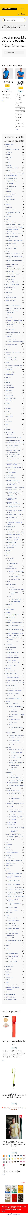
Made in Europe (10, 401)
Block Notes (12, 186)
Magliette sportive (16, 574)
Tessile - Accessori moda (13, 920)
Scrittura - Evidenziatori (13, 445)
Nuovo (7, 424)
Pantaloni (9, 157)
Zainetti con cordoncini (17, 727)
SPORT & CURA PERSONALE (15, 804)
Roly (7, 555)
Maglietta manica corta (17, 589)
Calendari (9, 188)
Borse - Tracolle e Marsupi (14, 269)
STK (7, 842)
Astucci (13, 796)
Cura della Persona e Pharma (13, 352)
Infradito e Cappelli (16, 757)
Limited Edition (10, 385)
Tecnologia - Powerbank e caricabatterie (14, 904)
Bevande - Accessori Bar (14, 305)
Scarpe (9, 165)
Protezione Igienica (11, 545)
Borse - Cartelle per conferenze (12, 265)
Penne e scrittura (10, 432)
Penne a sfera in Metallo (13, 440)
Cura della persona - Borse (14, 489)
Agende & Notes (11, 181)
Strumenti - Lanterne (13, 693)
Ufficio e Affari (9, 964)
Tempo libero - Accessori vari (15, 698)
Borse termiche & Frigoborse (15, 766)
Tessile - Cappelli (11, 660)
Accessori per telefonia (14, 830)
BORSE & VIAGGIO (12, 703)
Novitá (9, 788)
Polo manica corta (16, 599)
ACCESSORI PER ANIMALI (16, 837)
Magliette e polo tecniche (16, 571)
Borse (7, 251)
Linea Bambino (10, 387)
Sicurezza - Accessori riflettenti (15, 683)
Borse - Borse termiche (13, 253)
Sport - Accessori (11, 685)
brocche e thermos (11, 289)
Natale (7, 411)
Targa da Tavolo (10, 858)
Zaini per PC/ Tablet (12, 282)
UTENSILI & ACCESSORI (14, 834)
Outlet (7, 427)
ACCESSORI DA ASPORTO (16, 785)
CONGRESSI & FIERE (15, 777)
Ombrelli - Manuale (12, 655)
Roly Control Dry (15, 579)
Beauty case (14, 711)
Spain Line (8, 668)
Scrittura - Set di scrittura (14, 467)
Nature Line (9, 414)
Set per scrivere (11, 470)
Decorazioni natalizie (12, 985)
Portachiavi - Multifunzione (14, 540)
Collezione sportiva (12, 568)
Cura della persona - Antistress (15, 487)
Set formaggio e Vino (16, 738)
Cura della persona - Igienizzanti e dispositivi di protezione (14, 494)
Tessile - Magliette (12, 931)
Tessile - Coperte (11, 339)
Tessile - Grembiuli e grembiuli (15, 341)
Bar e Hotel (9, 216)
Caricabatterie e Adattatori (14, 873)
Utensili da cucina (12, 344)
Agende (11, 183)
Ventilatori (11, 769)
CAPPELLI (12, 806)
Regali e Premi (10, 547)
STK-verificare (9, 850)
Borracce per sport (12, 246)
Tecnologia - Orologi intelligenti (15, 896)
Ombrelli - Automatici (13, 652)
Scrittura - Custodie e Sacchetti (15, 442)
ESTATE (9, 747)
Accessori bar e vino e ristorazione (15, 173)
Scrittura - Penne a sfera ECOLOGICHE (13, 455)
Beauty (7, 219)
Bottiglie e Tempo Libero (12, 284)
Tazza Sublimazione (11, 863)
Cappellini (11, 566)
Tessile (7, 915)
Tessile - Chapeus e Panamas (15, 663)
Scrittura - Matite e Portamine (15, 448)
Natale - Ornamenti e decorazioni (13, 988)
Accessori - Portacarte (13, 480)
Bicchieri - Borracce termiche (15, 234)
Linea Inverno (9, 395)
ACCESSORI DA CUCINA (16, 735)
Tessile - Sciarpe (11, 665)
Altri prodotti (10, 558)
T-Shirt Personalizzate (13, 168)
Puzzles (9, 207)
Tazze (7, 868)
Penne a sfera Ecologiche (14, 437)
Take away (8, 855)
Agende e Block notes (13, 953)
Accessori (11, 561)
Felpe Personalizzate (13, 149)
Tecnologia (8, 871)
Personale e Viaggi (11, 477)
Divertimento (14, 755)
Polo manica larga (16, 601)
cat (6, 349)
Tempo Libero (9, 912)
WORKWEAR (9, 977)
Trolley (7, 948)
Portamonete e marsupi (17, 714)
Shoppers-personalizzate (12, 615)
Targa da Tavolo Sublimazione (14, 860)
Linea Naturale (11, 617)
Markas (7, 403)
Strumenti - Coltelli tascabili (14, 690)
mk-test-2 (8, 408)
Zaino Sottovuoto (10, 997)
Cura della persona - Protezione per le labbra (13, 503)
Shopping (8, 620)
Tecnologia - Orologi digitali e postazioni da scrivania (14, 893)
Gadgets (8, 377)
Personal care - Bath (12, 517)
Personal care (9, 475)
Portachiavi (9, 529)
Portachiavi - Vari (11, 542)
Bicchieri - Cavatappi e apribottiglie (13, 311)
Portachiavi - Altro (12, 520)
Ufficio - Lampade (12, 907)
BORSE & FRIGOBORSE (15, 763)
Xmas (7, 982)
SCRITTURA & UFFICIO (13, 790)
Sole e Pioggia (9, 644)
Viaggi (7, 974)
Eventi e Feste (9, 374)
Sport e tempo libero (11, 673)
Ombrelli (9, 649)
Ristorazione (9, 550)
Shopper (8, 612)
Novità (7, 419)
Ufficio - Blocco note (12, 956)
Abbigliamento (10, 144)
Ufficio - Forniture (12, 961)
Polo (8, 162)
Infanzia (8, 382)
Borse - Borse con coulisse (14, 622)
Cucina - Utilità (11, 329)
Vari (8, 295)
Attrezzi (8, 202)
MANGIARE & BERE (12, 783)
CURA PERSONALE (14, 809)
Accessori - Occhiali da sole (14, 365)
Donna (9, 147)
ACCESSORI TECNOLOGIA (16, 827)
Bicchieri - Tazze (11, 243)
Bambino (8, 204)
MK (6, 406)
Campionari (9, 292)
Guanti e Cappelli (11, 647)
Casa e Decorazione (11, 347)
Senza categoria (10, 609)
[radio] (6, 95)
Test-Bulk (8, 943)
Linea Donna (9, 390)
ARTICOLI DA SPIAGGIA (15, 750)
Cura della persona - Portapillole (12, 498)
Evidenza (9, 772)
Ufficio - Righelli (11, 472)
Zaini (12, 730)
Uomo (9, 170)
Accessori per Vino (10, 194)
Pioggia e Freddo (10, 526)
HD (6, 380)
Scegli (7, 89)
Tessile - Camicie (11, 923)
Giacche (9, 152)
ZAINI (10, 724)
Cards (8, 315)
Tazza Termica (9, 865)
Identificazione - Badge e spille (15, 532)
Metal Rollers (10, 435)
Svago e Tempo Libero (12, 852)
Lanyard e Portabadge (17, 780)
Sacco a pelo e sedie (11, 999)
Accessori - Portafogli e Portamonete (13, 483)
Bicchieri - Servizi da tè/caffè (15, 240)
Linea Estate (9, 393)
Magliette (11, 587)
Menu (23, 14)
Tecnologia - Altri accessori (14, 887)
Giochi (12, 744)
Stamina (8, 701)
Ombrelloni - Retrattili (13, 657)
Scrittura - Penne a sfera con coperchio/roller (13, 451)
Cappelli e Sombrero (11, 297)
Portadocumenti (15, 798)
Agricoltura (10, 416)
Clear (3, 101)
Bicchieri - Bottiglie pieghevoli (12, 237)
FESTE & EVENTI (12, 775)
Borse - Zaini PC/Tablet (13, 274)
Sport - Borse (10, 279)
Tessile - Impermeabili (13, 928)
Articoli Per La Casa (12, 360)
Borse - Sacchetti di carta (14, 642)
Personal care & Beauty (15, 811)
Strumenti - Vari (11, 696)
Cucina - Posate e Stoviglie (14, 320)
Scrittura (8, 607)
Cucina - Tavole (11, 327)
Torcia (7, 945)
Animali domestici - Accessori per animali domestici (15, 676)
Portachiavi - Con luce (13, 537)
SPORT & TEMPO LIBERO (16, 817)
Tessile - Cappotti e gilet (13, 925)
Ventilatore (8, 972)
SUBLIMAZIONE (11, 822)
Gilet (8, 154)
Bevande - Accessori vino (14, 308)
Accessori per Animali (11, 175)
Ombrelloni (14, 760)
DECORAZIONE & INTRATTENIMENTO (14, 741)
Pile (8, 160)
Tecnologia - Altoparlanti (13, 884)
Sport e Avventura (10, 670)
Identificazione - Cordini (13, 534)
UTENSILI (11, 839)
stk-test (8, 847)
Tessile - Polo (10, 938)
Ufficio (7, 951)
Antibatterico (9, 196)
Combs (13, 814)
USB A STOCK (9, 966)
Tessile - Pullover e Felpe (14, 940)
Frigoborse (14, 722)
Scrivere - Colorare (12, 210)
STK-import (9, 844)
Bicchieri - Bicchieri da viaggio (15, 227)
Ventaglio (8, 969)
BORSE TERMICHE (14, 719)
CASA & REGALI (11, 732)
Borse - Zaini (10, 271)
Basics (9, 980)
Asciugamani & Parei (16, 752)
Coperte (9, 317)
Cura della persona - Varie (14, 514)
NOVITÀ (9, 604)
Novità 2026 (9, 421)
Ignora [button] (3, 1211)
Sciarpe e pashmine (12, 918)
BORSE (11, 717)
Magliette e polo (11, 584)
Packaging (8, 429)
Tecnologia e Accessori (12, 910)
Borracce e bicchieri (11, 222)
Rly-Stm (8, 553)
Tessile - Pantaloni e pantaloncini (12, 934)
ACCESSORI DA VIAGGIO (16, 706)
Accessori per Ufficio (11, 178)
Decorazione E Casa (11, 357)
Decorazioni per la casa (13, 332)
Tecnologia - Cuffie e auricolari (15, 889)
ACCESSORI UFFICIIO (15, 793)
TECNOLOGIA (11, 825)
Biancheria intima (13, 563)
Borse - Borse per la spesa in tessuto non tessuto (15, 634)
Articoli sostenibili (10, 199)
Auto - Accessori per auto (14, 680)
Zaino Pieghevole (10, 994)
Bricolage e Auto (10, 287)
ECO (8, 582)
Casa (7, 303)
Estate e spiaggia (10, 372)
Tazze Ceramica (11, 248)
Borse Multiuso (11, 276)
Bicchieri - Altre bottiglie (13, 224)
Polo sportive (14, 576)
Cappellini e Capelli (10, 300)
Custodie (8, 354)
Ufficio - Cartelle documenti (14, 959)
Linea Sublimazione (11, 398)
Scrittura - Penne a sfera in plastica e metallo (14, 463)
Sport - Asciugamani (12, 688)
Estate (7, 362)
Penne (9, 191)
